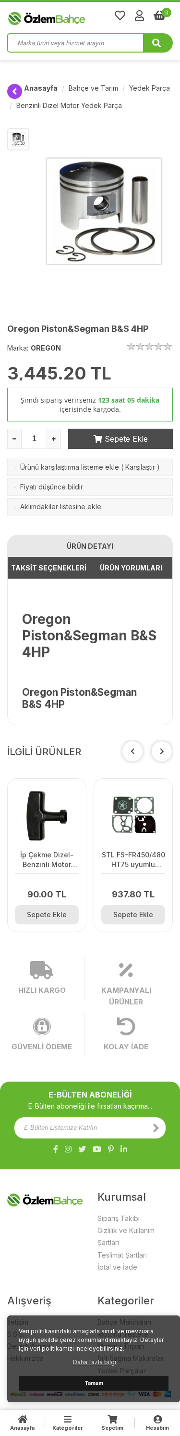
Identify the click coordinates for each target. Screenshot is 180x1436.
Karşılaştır (140, 467)
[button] (162, 751)
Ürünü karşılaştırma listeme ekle (69, 467)
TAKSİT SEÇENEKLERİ (48, 568)
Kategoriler (67, 1427)
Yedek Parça (149, 88)
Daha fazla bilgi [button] (94, 1362)
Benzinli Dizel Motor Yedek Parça (69, 105)
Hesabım (157, 1427)
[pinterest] (111, 1149)
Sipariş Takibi (118, 1218)
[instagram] (68, 1149)
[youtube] (97, 1149)
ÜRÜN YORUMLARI (131, 568)
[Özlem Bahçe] (76, 16)
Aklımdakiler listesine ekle (60, 506)
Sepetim (112, 1427)
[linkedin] (124, 1149)
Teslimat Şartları (122, 1255)
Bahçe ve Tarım (93, 88)
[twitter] (82, 1149)
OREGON (46, 348)
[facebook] (55, 1149)
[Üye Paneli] (139, 15)
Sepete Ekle (125, 439)
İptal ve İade (117, 1267)
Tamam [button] (93, 1383)
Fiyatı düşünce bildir (51, 487)
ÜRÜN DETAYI (90, 546)
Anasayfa (41, 88)
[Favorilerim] (120, 15)
